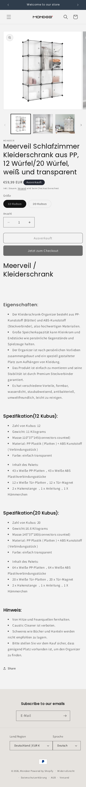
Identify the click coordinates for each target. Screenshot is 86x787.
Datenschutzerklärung (34, 777)
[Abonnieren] (65, 716)
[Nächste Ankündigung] (78, 5)
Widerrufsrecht (66, 770)
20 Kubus (42, 205)
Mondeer (25, 770)
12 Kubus (17, 205)
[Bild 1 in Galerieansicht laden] (21, 124)
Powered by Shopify (42, 770)
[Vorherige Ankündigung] (8, 5)
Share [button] (12, 668)
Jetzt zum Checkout (43, 251)
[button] (9, 17)
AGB (53, 777)
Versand (22, 188)
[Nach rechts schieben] (81, 125)
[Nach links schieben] (5, 125)
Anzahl (7, 214)
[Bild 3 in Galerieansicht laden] (65, 124)
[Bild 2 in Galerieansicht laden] (43, 124)
